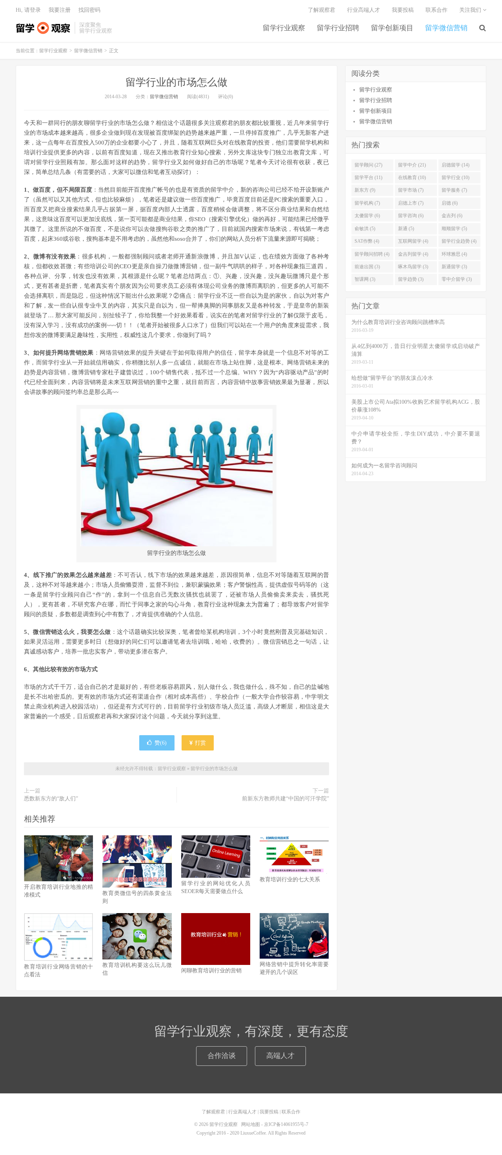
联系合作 (436, 10)
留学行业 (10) (455, 177)
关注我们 (471, 10)
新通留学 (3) (454, 266)
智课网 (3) (365, 279)
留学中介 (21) (412, 165)
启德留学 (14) (455, 165)
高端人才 (280, 1056)
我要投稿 (403, 10)
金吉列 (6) (452, 215)
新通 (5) (406, 228)
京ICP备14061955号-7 (286, 1124)
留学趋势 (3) (411, 279)
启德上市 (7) (411, 203)
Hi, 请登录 (28, 10)
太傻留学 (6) (367, 215)
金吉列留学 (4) (413, 254)
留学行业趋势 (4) (459, 241)
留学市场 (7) (411, 190)
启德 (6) (450, 203)
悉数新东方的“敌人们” (51, 799)
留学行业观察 (43, 28)
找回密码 (89, 10)
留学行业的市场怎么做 (176, 82)
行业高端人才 (363, 10)
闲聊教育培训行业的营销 (211, 971)
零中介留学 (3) (457, 279)
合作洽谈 (221, 1056)
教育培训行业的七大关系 (290, 879)
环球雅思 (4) (454, 254)
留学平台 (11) (368, 177)
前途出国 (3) (367, 266)
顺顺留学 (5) (454, 228)
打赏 (199, 743)
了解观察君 (321, 10)
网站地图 (250, 1124)
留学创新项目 (392, 28)
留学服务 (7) (454, 190)
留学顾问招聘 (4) (372, 254)
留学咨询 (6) (411, 215)
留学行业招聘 (338, 28)
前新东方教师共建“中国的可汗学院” (285, 799)
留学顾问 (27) (368, 165)
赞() (161, 743)
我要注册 (60, 10)
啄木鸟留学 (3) (413, 266)
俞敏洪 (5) (365, 228)
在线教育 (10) (412, 177)
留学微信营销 (446, 28)
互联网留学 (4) (413, 241)
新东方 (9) (365, 190)
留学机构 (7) (367, 203)
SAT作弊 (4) (367, 241)
